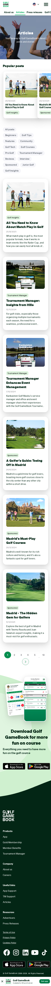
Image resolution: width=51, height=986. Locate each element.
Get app (44, 981)
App (5, 836)
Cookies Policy (9, 943)
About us (7, 869)
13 (43, 655)
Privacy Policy (9, 937)
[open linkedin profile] (25, 952)
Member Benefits (12, 848)
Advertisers (9, 917)
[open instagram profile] (16, 952)
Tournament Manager (14, 853)
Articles (7, 902)
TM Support (9, 896)
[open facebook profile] (6, 952)
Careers (7, 875)
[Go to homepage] (9, 4)
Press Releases (11, 923)
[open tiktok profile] (44, 952)
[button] (36, 4)
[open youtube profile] (35, 952)
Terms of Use (9, 932)
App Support (9, 890)
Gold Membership (12, 842)
